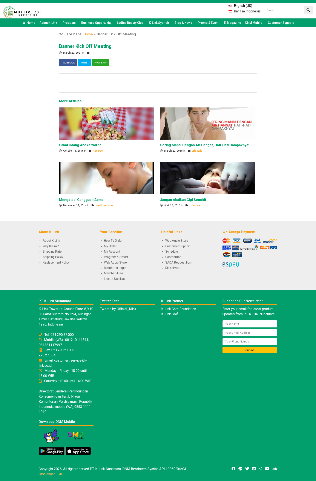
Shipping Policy (53, 257)
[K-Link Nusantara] (22, 12)
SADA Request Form (179, 262)
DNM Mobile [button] (253, 22)
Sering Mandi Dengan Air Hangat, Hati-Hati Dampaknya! (204, 145)
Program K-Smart (116, 257)
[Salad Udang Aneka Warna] (106, 123)
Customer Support (281, 22)
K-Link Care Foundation (178, 309)
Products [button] (69, 22)
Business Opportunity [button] (96, 22)
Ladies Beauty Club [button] (130, 22)
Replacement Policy (56, 262)
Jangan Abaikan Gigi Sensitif (183, 200)
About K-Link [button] (48, 22)
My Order (110, 246)
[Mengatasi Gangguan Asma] (106, 178)
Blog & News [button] (183, 22)
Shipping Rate (52, 251)
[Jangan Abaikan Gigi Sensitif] (207, 178)
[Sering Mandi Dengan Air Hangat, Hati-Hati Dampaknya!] (207, 123)
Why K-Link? (51, 246)
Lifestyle (197, 150)
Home (31, 22)
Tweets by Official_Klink (118, 309)
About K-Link (51, 240)
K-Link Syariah (159, 22)
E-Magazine (232, 22)
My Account (112, 251)
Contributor (173, 257)
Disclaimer (172, 268)
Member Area (113, 273)
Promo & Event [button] (208, 22)
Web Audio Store (115, 262)
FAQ (60, 474)
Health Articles (105, 205)
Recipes (98, 150)
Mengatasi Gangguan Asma (81, 200)
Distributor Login (115, 268)
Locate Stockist (114, 278)
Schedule (171, 251)
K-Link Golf (169, 314)
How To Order (113, 240)
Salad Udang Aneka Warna (80, 145)
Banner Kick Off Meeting (85, 46)
